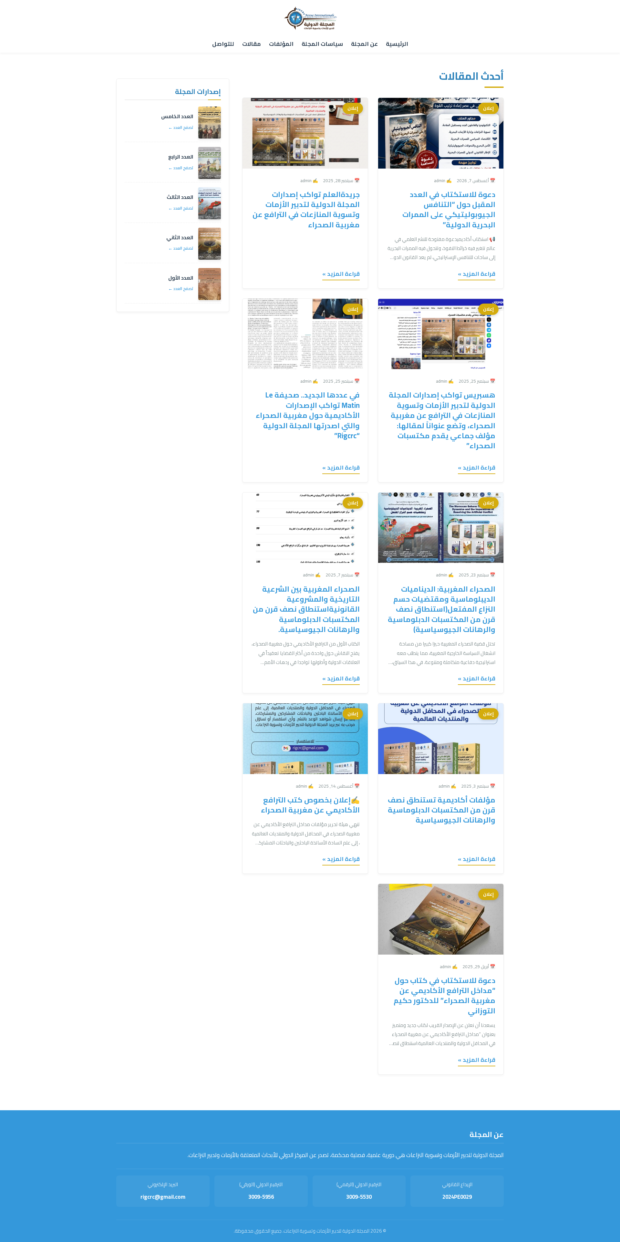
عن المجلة (364, 43)
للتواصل (223, 43)
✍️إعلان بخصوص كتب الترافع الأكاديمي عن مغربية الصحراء (310, 805)
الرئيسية (397, 43)
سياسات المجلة (322, 43)
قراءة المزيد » (476, 274)
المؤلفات (281, 43)
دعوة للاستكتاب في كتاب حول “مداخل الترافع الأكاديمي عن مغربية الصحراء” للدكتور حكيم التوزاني (444, 996)
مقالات (251, 43)
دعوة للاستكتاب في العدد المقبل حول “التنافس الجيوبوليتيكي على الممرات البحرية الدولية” (448, 210)
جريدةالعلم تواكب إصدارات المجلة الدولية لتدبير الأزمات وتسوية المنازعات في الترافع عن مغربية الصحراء (306, 210)
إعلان (488, 108)
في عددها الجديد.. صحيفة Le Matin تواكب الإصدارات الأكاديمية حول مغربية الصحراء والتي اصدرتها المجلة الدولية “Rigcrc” (308, 415)
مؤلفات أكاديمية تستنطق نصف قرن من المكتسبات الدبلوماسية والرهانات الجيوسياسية (441, 810)
